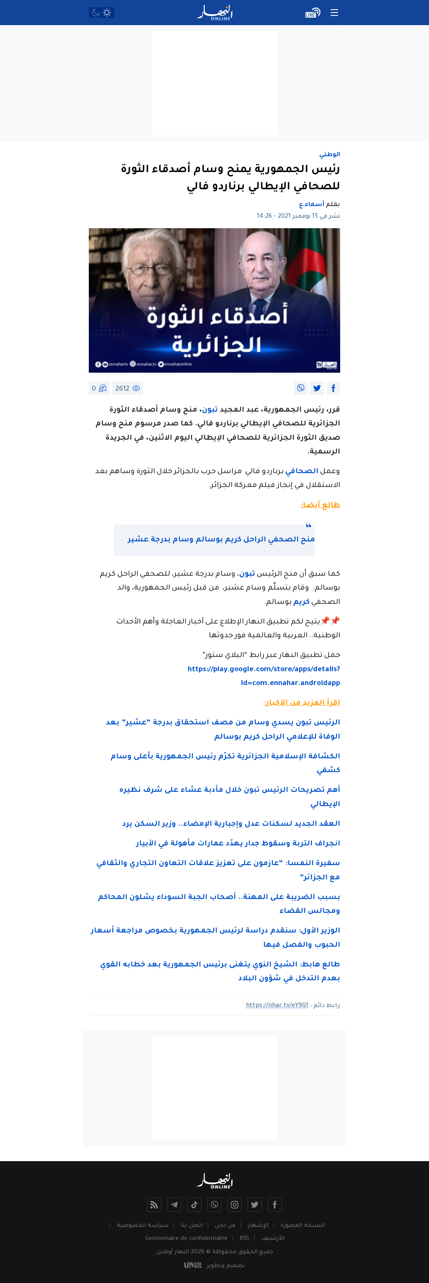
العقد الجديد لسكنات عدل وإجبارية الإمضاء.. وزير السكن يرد (231, 825)
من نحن (225, 1226)
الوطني (329, 155)
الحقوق (248, 1252)
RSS (244, 1239)
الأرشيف (272, 1239)
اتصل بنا (192, 1226)
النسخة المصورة (303, 1226)
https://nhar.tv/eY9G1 (277, 1006)
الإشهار (258, 1226)
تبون (210, 411)
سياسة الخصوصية (142, 1226)
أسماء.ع (311, 205)
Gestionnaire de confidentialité (186, 1239)
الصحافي (301, 472)
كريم (301, 603)
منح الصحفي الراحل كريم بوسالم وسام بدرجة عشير (221, 540)
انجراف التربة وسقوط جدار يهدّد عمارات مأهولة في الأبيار (238, 844)
